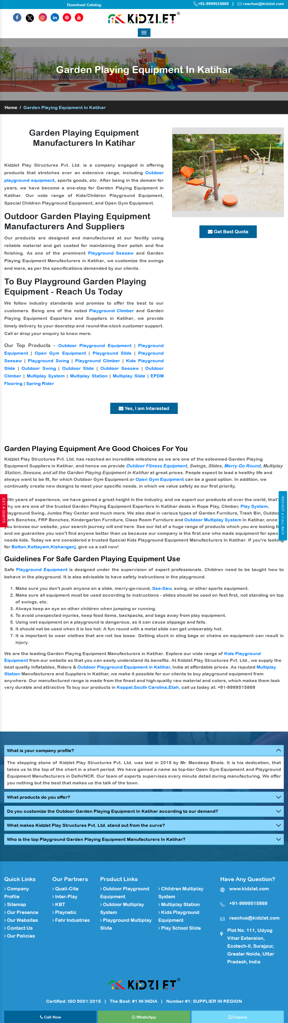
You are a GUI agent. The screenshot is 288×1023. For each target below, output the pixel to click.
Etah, (174, 687)
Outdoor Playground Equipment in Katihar (123, 666)
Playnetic (65, 912)
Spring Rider (40, 383)
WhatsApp (145, 1017)
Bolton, (20, 546)
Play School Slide (180, 928)
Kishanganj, (64, 546)
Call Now (52, 1017)
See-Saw (162, 588)
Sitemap (16, 904)
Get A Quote (4, 511)
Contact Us (19, 928)
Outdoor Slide (78, 368)
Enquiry (239, 1017)
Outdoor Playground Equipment (95, 345)
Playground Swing (48, 360)
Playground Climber (111, 310)
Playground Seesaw (111, 252)
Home (10, 107)
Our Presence (22, 912)
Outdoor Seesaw (119, 368)
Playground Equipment (41, 569)
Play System (254, 506)
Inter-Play (65, 896)
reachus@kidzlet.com (263, 3)
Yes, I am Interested (146, 408)
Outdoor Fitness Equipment (156, 465)
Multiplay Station (89, 375)
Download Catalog (84, 5)
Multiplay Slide (129, 375)
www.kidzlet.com (249, 888)
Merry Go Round (242, 465)
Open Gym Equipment (60, 353)
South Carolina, (151, 687)
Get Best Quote (230, 231)
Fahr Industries (72, 920)
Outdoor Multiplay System (212, 519)
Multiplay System (46, 375)
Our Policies (20, 936)
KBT (59, 904)
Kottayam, (39, 546)
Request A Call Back (283, 515)
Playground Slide (112, 353)
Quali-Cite (66, 888)
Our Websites (22, 920)
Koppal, (125, 687)
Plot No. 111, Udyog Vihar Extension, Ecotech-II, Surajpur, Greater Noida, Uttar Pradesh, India (250, 946)
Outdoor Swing (38, 368)
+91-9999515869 (213, 3)
